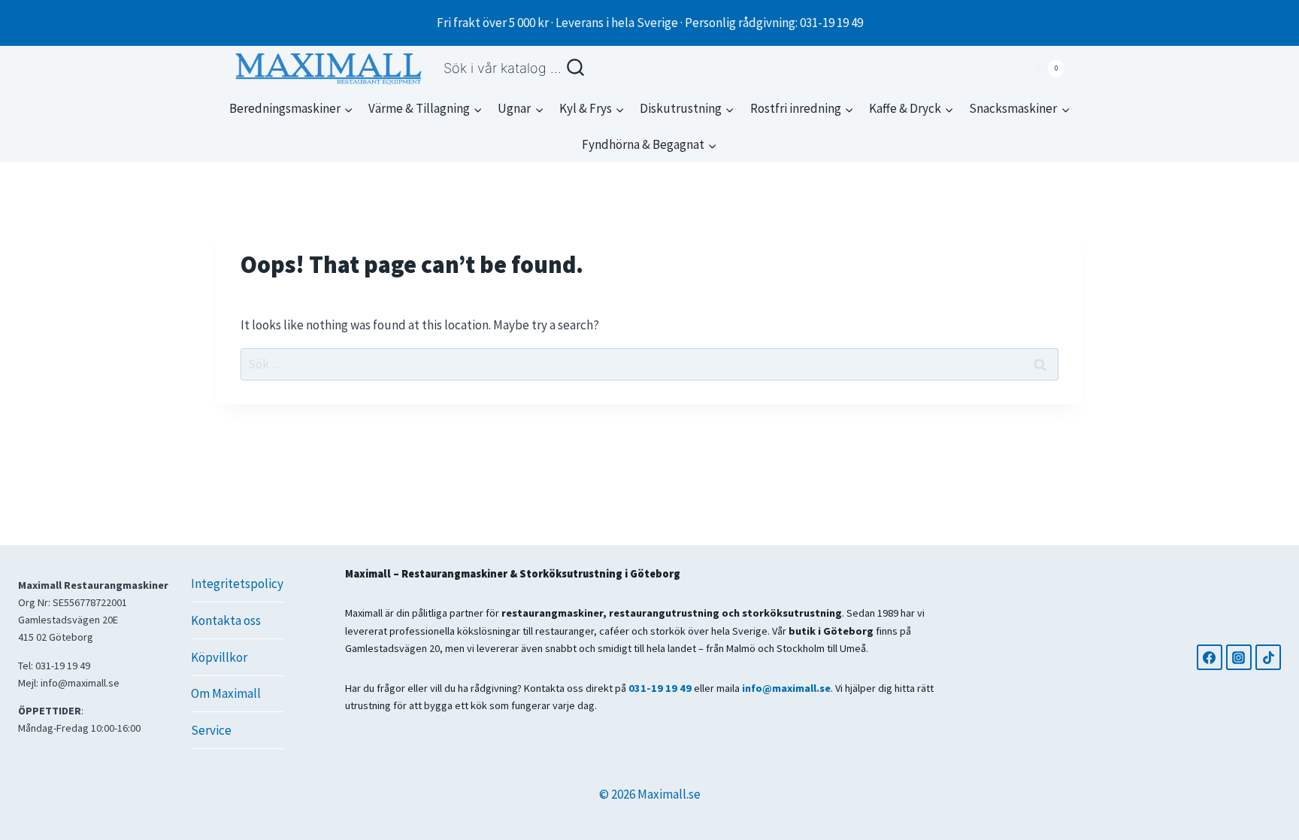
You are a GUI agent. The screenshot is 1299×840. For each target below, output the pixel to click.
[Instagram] (1239, 657)
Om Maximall (226, 693)
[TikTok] (1268, 657)
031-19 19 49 (660, 688)
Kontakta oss (226, 620)
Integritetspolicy (237, 583)
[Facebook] (1209, 657)
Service (211, 730)
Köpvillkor (219, 657)
